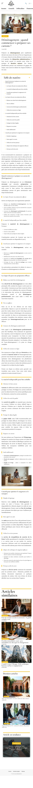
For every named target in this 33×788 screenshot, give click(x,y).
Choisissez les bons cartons (13, 116)
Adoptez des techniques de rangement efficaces (17, 145)
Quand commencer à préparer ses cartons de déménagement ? (15, 82)
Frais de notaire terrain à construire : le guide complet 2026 (16, 618)
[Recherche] (26, 3)
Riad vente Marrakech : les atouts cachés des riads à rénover (15, 698)
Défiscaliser (5, 638)
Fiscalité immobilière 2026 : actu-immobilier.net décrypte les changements (15, 642)
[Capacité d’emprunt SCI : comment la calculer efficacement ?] (16, 714)
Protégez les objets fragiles (13, 123)
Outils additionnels (11, 129)
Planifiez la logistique (11, 136)
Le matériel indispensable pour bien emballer (17, 89)
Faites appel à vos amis (12, 139)
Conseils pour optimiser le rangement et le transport (16, 93)
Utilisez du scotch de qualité (13, 119)
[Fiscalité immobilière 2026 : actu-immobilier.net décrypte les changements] (16, 631)
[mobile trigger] (3, 3)
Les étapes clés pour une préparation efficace (17, 86)
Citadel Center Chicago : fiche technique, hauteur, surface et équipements (15, 665)
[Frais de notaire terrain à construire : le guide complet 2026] (16, 607)
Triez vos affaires (10, 103)
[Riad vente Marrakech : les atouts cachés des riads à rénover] (16, 686)
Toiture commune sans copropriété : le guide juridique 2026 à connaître (16, 748)
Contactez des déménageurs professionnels (16, 106)
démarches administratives (21, 59)
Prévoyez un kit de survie (12, 149)
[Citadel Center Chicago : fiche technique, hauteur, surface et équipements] (16, 654)
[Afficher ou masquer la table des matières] (25, 78)
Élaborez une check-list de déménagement (16, 100)
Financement (6, 723)
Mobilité (5, 36)
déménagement (15, 53)
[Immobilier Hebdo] (11, 3)
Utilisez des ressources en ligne (14, 110)
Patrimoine (4, 615)
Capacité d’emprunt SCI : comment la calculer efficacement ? (16, 725)
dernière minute (16, 63)
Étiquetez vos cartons (11, 126)
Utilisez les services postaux (13, 142)
